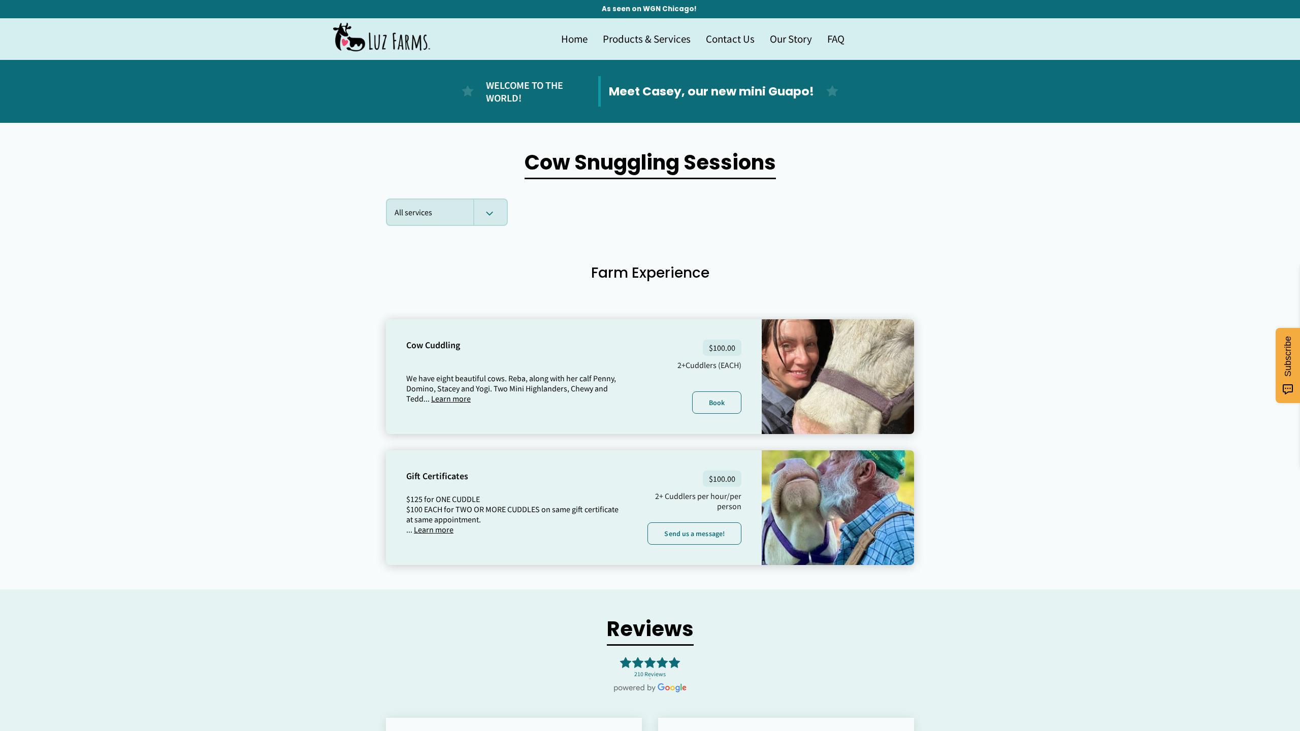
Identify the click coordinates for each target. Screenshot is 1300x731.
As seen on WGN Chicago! (649, 9)
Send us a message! (694, 533)
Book (717, 402)
